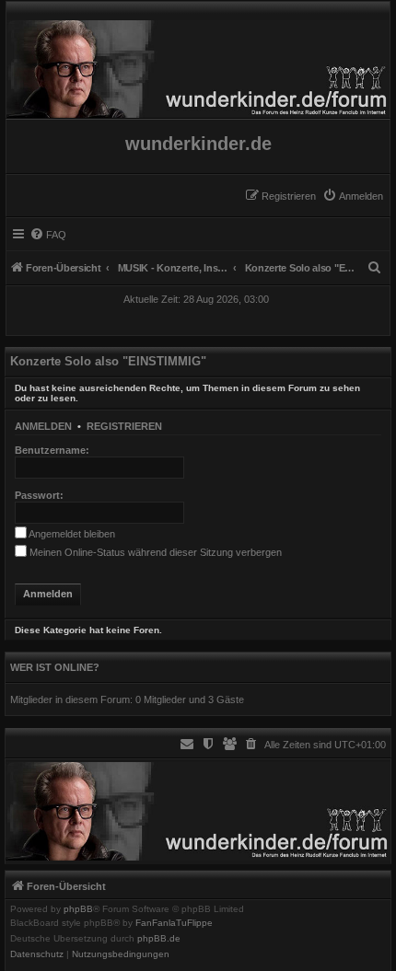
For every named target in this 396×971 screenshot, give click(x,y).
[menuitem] (352, 196)
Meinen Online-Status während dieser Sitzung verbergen (154, 552)
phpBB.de (159, 938)
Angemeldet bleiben (71, 533)
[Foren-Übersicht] (198, 64)
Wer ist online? (54, 667)
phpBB (78, 909)
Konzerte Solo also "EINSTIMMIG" (108, 361)
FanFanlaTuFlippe (174, 923)
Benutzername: (52, 450)
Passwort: (39, 495)
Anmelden (43, 426)
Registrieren (124, 426)
